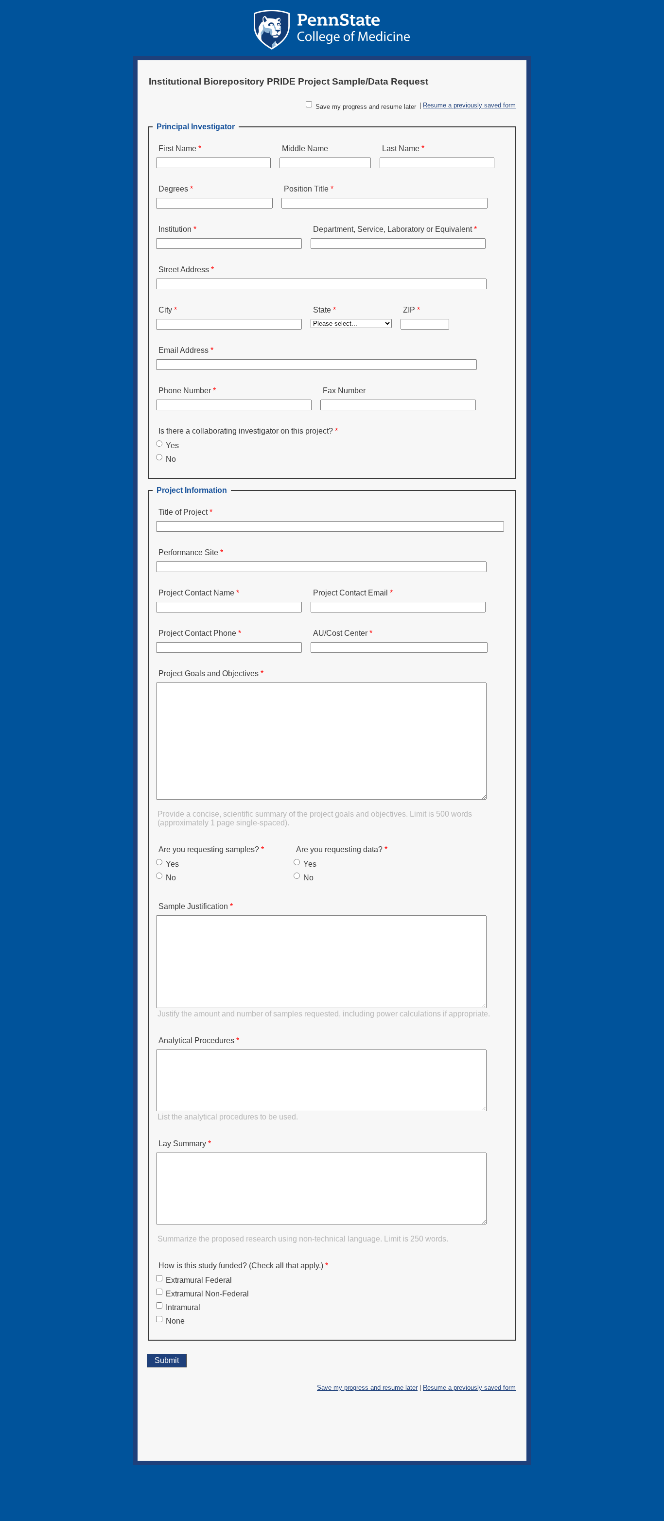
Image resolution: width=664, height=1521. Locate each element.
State (322, 310)
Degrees (173, 189)
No (171, 459)
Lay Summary (182, 1143)
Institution (175, 229)
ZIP (409, 310)
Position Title (306, 189)
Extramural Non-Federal (207, 1294)
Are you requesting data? (339, 849)
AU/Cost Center (340, 633)
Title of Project (183, 512)
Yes (172, 445)
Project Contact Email (350, 593)
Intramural (183, 1307)
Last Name (400, 148)
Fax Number (344, 390)
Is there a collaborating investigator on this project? (245, 431)
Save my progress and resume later (365, 106)
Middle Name (305, 148)
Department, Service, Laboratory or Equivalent (392, 229)
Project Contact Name (196, 593)
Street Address (183, 269)
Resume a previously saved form (469, 105)
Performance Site (188, 552)
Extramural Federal (199, 1280)
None (175, 1321)
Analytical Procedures (196, 1040)
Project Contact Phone (197, 633)
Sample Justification (193, 906)
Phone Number (184, 390)
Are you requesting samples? (208, 849)
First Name (177, 148)
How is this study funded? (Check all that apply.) (240, 1265)
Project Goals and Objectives (208, 673)
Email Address (183, 350)
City (165, 310)
